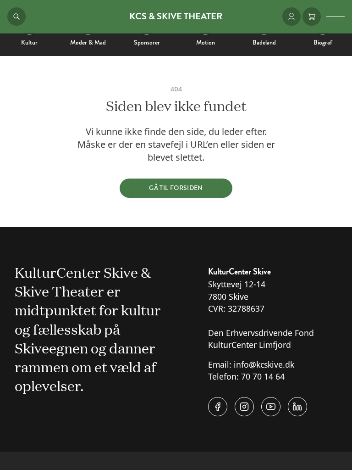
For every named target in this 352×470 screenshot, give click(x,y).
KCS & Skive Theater (175, 16)
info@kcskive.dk (264, 364)
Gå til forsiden (176, 187)
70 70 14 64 (263, 376)
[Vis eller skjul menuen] (335, 16)
